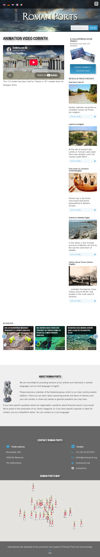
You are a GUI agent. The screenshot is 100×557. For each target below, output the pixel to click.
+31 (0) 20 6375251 (85, 452)
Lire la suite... (76, 116)
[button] (74, 525)
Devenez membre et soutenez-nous (82, 69)
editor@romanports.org (86, 457)
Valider (93, 27)
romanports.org (83, 463)
